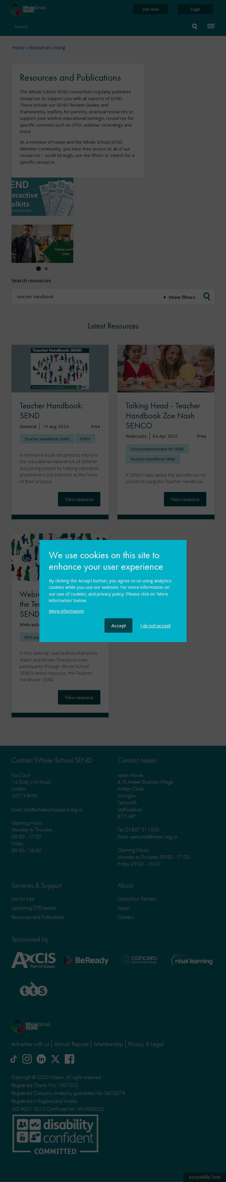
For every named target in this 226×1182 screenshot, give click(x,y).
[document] (113, 584)
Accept (118, 625)
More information (66, 611)
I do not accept (155, 625)
